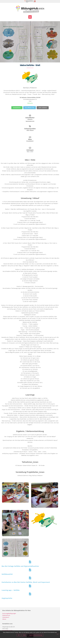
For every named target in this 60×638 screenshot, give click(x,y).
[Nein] (57, 634)
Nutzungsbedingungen (9, 613)
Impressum (5, 617)
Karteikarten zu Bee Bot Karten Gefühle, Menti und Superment (26, 582)
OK (19, 635)
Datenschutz (6, 615)
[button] (30, 17)
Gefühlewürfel (7, 574)
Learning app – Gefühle (11, 590)
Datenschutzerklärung (35, 635)
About (4, 619)
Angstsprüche (7, 598)
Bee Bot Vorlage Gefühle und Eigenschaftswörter (20, 566)
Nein (24, 635)
